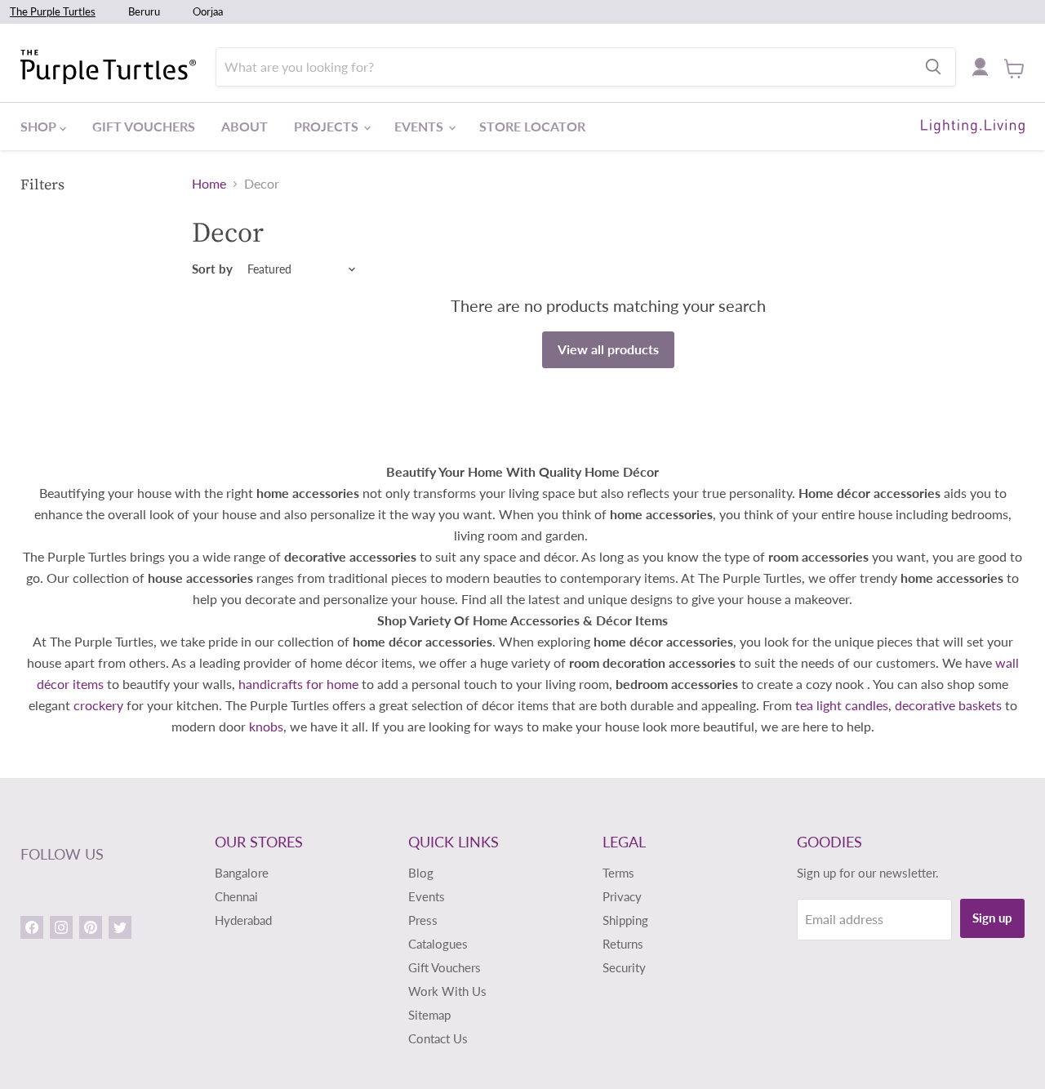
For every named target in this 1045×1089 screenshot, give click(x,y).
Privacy (622, 896)
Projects (328, 126)
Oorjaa (208, 11)
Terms (618, 872)
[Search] (933, 67)
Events (420, 126)
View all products (608, 349)
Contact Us (438, 1038)
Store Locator (532, 126)
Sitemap (429, 1014)
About (244, 126)
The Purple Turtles (53, 11)
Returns (623, 943)
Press (423, 920)
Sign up (992, 917)
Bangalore (242, 872)
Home (209, 183)
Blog (421, 872)
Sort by (212, 269)
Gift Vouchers (143, 126)
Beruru (144, 11)
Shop (40, 126)
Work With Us (447, 991)
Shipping (625, 920)
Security (624, 967)
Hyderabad (243, 920)
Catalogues (438, 943)
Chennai (236, 896)
